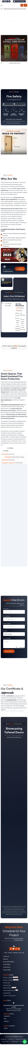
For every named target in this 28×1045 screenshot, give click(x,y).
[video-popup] (22, 255)
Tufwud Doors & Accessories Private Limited (13, 1006)
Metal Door (15, 952)
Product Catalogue (20, 1)
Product (5, 630)
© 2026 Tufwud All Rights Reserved (14, 1036)
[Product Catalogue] (14, 1)
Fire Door (10, 952)
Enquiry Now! (9, 651)
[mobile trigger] (25, 5)
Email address (6, 616)
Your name (6, 608)
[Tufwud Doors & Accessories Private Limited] (13, 1003)
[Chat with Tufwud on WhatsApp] (25, 1042)
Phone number (7, 623)
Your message (6, 638)
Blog (20, 952)
